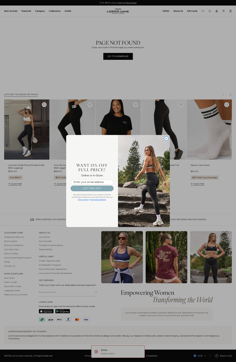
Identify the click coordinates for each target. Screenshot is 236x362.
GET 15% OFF (92, 188)
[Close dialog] (166, 138)
